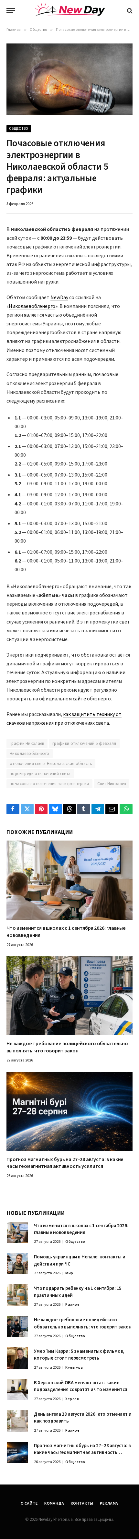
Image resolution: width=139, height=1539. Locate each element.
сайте (79, 698)
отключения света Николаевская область (51, 764)
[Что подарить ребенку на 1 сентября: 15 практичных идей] (17, 1295)
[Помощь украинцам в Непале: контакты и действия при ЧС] (17, 1263)
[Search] (129, 10)
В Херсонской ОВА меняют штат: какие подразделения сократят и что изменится (80, 1386)
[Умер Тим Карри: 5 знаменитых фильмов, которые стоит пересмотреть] (17, 1358)
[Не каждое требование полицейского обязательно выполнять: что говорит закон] (69, 996)
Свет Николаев (111, 784)
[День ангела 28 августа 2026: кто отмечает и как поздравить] (17, 1421)
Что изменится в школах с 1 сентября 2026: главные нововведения (66, 932)
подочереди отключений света (40, 774)
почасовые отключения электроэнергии (49, 784)
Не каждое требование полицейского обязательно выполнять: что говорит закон (67, 1047)
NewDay (59, 297)
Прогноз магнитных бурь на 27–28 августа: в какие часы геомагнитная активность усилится (64, 1163)
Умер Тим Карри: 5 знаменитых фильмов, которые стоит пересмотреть (79, 1355)
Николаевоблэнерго (32, 306)
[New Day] (69, 10)
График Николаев (27, 743)
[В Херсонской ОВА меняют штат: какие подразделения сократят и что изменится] (17, 1389)
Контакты (82, 1503)
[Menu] (10, 10)
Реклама (109, 1503)
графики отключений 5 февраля (84, 743)
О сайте (29, 1503)
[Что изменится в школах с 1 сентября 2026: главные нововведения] (69, 880)
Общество (18, 128)
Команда (54, 1503)
